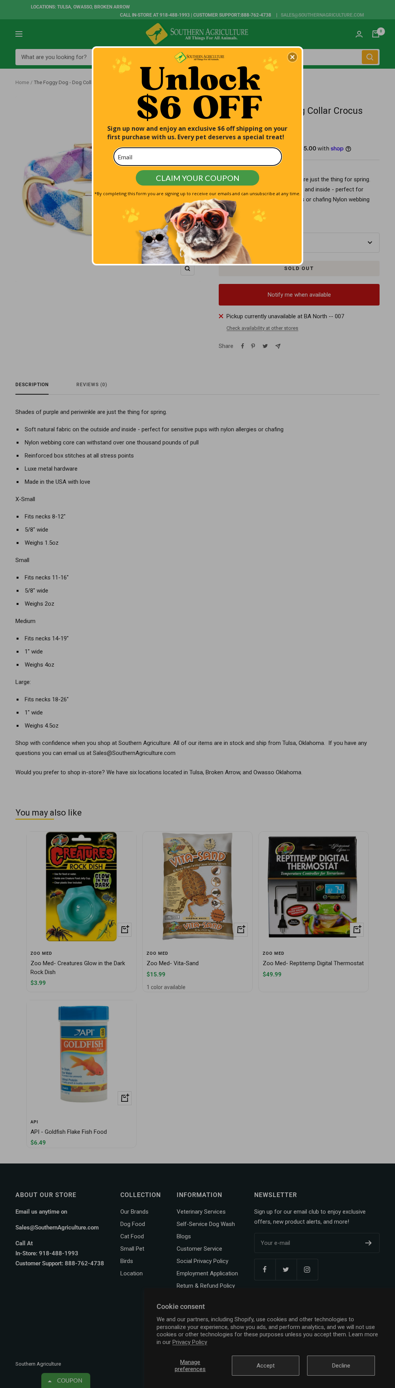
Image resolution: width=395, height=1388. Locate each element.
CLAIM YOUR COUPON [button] (198, 177)
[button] (292, 57)
